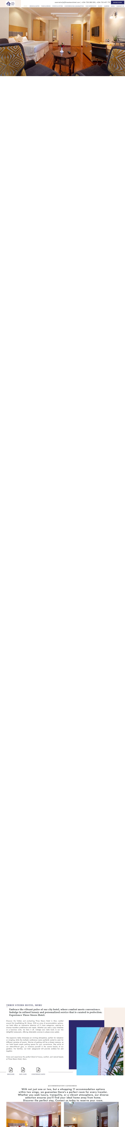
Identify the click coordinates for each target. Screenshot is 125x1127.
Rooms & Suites (34, 6)
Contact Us (120, 6)
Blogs (100, 6)
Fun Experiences (91, 6)
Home (25, 6)
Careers (106, 6)
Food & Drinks (45, 6)
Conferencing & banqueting (74, 6)
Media (113, 6)
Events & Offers (57, 6)
